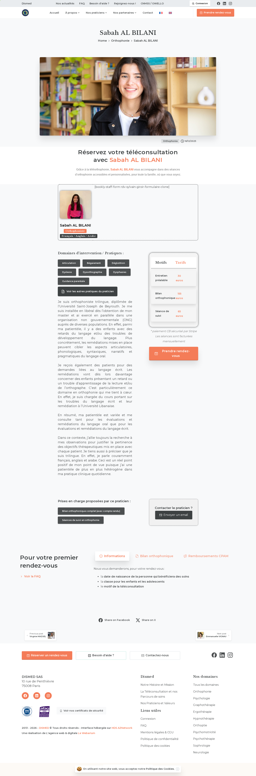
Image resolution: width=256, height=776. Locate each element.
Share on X (149, 620)
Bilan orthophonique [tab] (156, 556)
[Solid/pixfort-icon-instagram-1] (230, 655)
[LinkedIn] (224, 3)
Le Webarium (86, 733)
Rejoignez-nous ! (125, 3)
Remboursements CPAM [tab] (208, 556)
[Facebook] (218, 3)
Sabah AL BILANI (136, 159)
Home (102, 40)
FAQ (82, 3)
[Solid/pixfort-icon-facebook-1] (214, 655)
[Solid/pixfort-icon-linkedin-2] (222, 655)
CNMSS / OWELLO (152, 3)
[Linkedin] (36, 695)
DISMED (44, 727)
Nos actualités (65, 3)
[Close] (177, 769)
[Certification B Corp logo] (27, 711)
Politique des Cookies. (160, 768)
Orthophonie (120, 40)
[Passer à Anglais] (170, 13)
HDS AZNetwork (122, 727)
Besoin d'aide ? (99, 3)
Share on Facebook (117, 620)
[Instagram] (230, 3)
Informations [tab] (114, 556)
